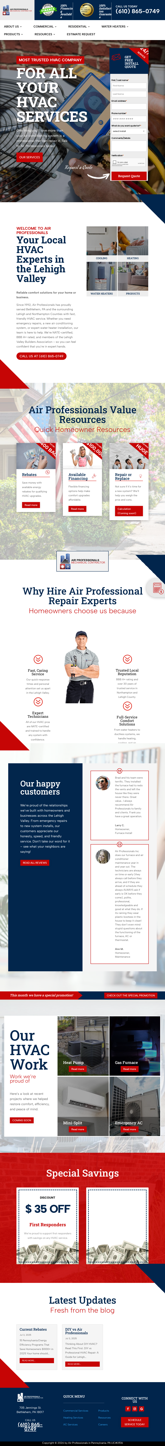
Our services (29, 157)
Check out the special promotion (131, 995)
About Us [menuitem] (11, 26)
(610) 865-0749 (30, 1427)
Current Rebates (33, 1329)
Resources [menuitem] (43, 34)
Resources (104, 1417)
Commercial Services (75, 1410)
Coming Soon (21, 1120)
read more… (28, 1360)
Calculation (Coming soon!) (127, 511)
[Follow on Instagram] (134, 1408)
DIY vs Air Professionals (76, 1331)
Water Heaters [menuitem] (114, 26)
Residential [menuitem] (77, 26)
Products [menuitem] (12, 34)
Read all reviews (35, 862)
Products (103, 1410)
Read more (31, 505)
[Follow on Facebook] (128, 1408)
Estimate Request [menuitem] (81, 34)
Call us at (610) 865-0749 (41, 356)
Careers (103, 1424)
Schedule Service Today (135, 1422)
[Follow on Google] (141, 1408)
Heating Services (73, 1417)
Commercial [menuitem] (44, 26)
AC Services (70, 1424)
